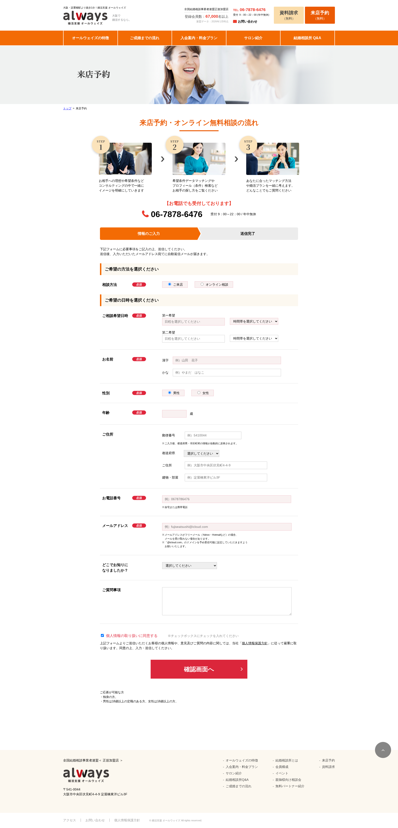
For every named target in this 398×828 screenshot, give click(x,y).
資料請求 (328, 767)
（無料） (289, 15)
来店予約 (328, 760)
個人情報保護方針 (255, 643)
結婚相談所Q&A (237, 780)
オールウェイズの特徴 (90, 38)
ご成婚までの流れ (144, 38)
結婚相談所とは (286, 760)
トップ (67, 108)
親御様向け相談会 (288, 780)
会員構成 (281, 767)
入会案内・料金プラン (199, 38)
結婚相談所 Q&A (307, 38)
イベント (281, 773)
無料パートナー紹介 (289, 786)
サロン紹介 (253, 38)
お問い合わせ (247, 21)
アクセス (69, 820)
